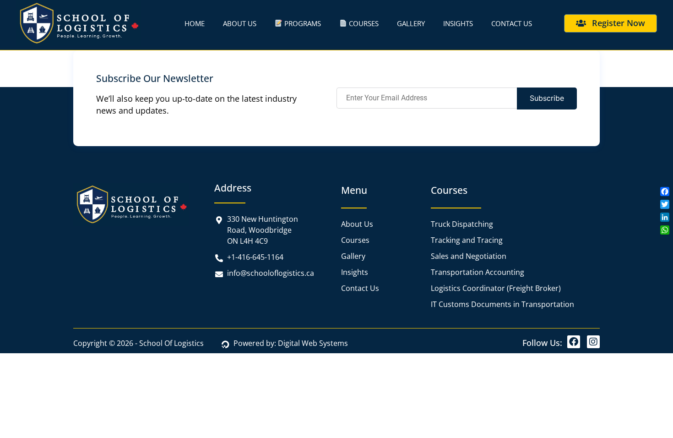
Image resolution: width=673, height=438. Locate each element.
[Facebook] (573, 341)
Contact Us (511, 23)
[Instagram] (593, 341)
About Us (239, 23)
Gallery (411, 23)
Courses (363, 23)
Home (195, 23)
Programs (301, 23)
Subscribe (547, 98)
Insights (458, 23)
